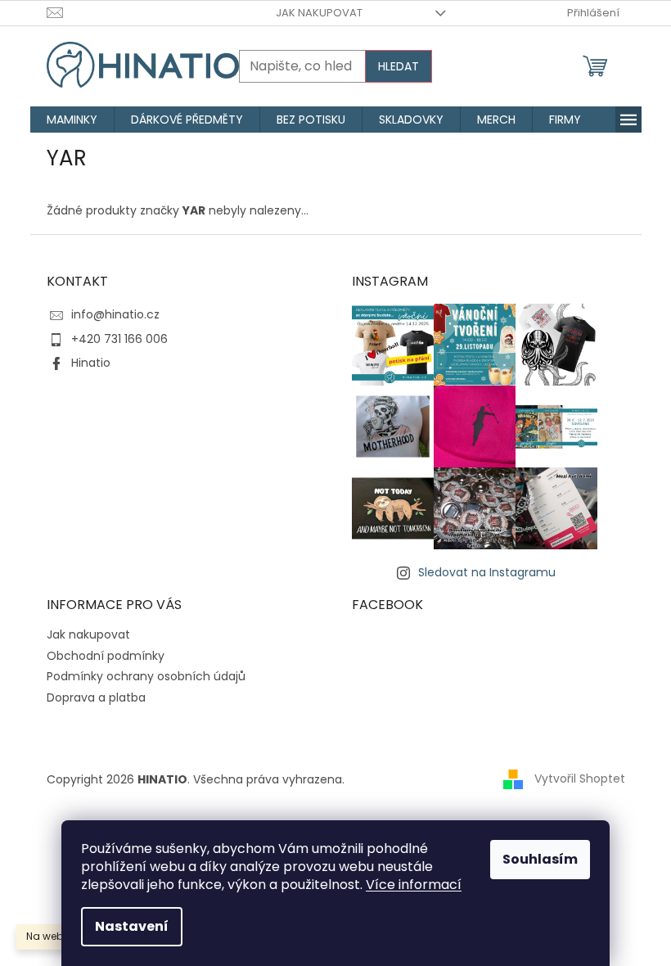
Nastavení (132, 926)
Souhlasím (540, 859)
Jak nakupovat (319, 12)
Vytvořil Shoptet (579, 778)
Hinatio (90, 362)
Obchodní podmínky (105, 656)
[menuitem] (72, 119)
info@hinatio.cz (115, 314)
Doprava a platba (96, 697)
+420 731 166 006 (119, 339)
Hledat (398, 66)
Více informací (414, 884)
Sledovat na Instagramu (487, 572)
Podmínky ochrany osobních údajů (146, 676)
